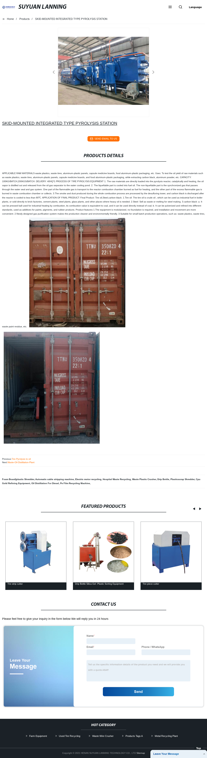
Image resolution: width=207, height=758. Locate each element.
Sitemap (140, 753)
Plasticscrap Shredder (182, 479)
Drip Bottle (163, 479)
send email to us (105, 138)
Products (24, 19)
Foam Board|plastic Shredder (18, 479)
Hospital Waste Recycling (117, 479)
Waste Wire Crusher (103, 736)
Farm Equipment (38, 736)
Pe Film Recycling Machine (75, 483)
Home (10, 19)
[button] (170, 7)
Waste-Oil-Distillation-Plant (20, 462)
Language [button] (195, 7)
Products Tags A (134, 736)
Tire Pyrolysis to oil (21, 459)
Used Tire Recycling (69, 736)
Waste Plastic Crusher (144, 479)
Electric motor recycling (88, 479)
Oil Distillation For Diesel (45, 483)
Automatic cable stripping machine (54, 479)
